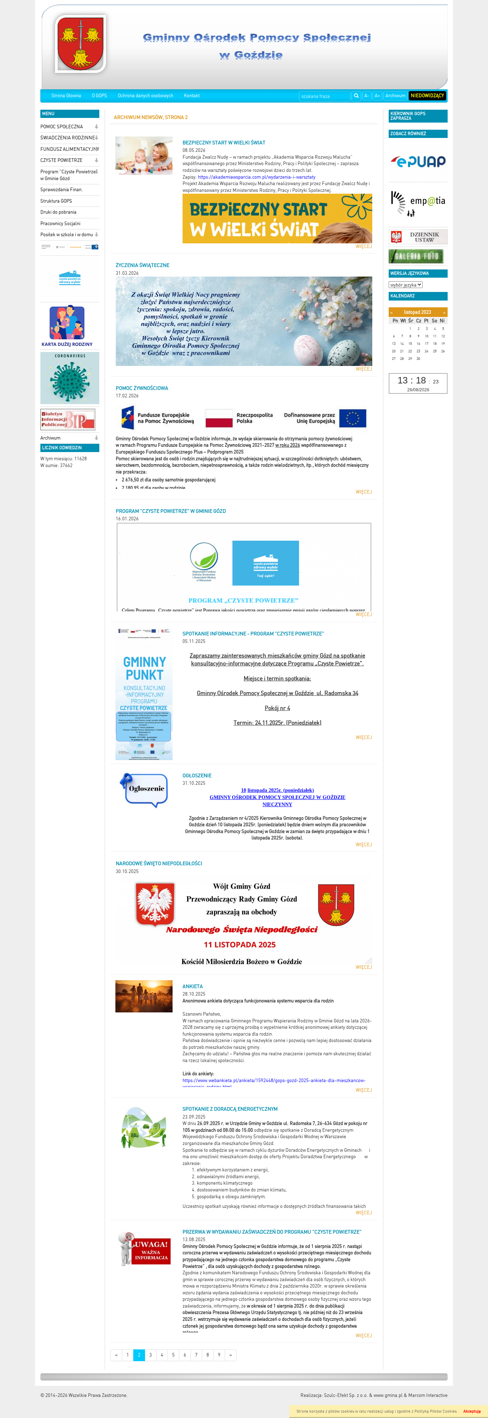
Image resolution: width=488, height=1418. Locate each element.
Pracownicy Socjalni (60, 223)
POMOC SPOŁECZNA (61, 126)
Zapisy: (190, 177)
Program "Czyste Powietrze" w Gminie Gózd (69, 175)
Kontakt (192, 95)
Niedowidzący (427, 95)
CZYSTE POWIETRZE (61, 160)
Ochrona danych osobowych (145, 95)
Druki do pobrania (58, 212)
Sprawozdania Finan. (61, 189)
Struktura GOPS (56, 201)
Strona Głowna (66, 95)
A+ (377, 95)
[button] (96, 127)
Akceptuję (472, 1411)
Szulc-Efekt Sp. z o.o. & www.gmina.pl (363, 1395)
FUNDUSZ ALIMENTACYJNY (69, 149)
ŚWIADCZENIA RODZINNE (67, 137)
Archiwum (395, 95)
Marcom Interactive (428, 1395)
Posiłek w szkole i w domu (66, 234)
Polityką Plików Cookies (435, 1411)
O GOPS (99, 95)
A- (366, 95)
